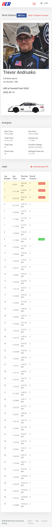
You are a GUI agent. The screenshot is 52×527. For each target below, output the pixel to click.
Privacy (30, 523)
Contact (44, 521)
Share (22, 15)
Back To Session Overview (38, 15)
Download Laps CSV (40, 167)
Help (37, 521)
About (30, 521)
